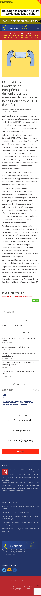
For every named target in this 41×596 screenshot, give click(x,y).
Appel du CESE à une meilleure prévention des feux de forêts (19, 339)
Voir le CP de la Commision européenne (17, 297)
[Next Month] (37, 389)
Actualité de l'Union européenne (12, 109)
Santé (23, 109)
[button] (38, 28)
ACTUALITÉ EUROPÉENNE (23, 587)
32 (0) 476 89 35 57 (9, 553)
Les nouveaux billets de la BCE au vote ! (16, 347)
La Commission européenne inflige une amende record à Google (18, 355)
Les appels (29, 588)
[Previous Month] (34, 389)
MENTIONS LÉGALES (20, 590)
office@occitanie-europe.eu (12, 554)
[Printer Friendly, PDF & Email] (35, 301)
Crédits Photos (20, 583)
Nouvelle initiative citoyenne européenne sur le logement (18, 372)
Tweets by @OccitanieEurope (12, 325)
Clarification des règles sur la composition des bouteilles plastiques (18, 364)
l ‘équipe (11, 587)
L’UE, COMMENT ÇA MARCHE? (15, 588)
